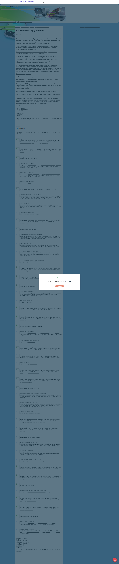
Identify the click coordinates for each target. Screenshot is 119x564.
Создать (59, 286)
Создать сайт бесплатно (56, 281)
